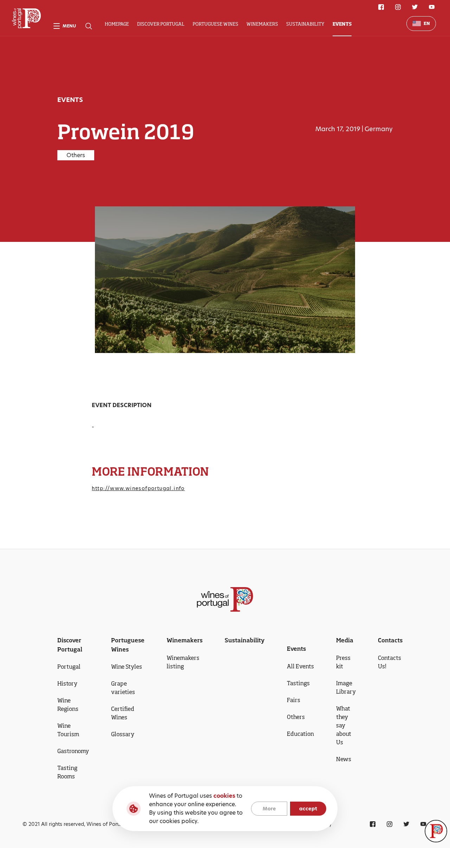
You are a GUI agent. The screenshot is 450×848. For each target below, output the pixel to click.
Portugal (69, 666)
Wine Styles (126, 666)
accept (308, 808)
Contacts (390, 640)
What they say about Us (343, 725)
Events (342, 24)
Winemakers (262, 24)
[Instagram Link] (398, 7)
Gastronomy (73, 750)
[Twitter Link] (415, 7)
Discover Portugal (161, 24)
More (269, 808)
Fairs (293, 700)
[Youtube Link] (432, 7)
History (67, 683)
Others (296, 716)
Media (344, 640)
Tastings (298, 683)
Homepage (117, 24)
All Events (300, 666)
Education (300, 733)
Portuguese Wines (215, 24)
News (343, 759)
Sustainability (305, 24)
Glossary (122, 734)
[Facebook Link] (381, 7)
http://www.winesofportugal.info (138, 488)
